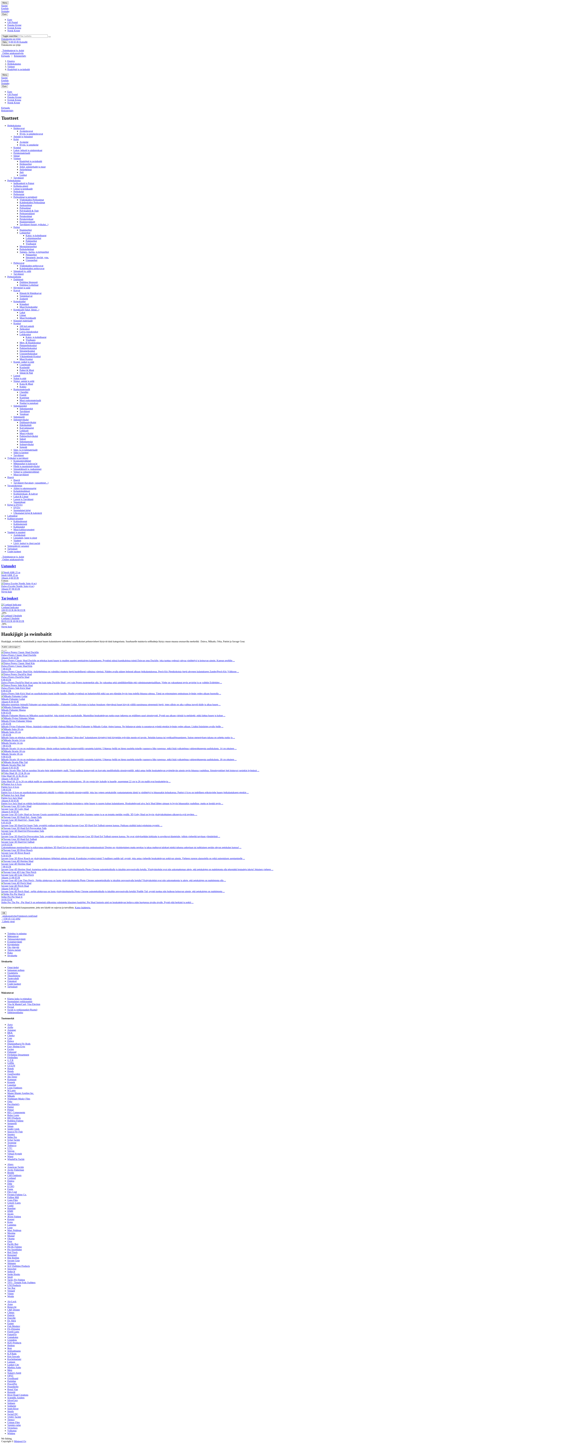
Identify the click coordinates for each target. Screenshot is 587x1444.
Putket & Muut (27, 370)
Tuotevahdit (13, 978)
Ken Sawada (13, 1356)
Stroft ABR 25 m (9, 575)
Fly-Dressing (13, 1329)
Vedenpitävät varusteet (18, 546)
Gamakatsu (12, 1337)
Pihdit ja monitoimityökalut (26, 466)
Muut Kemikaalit (28, 318)
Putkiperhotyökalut (29, 436)
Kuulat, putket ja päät (23, 362)
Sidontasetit (19, 417)
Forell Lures (13, 1331)
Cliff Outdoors (14, 1175)
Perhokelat (18, 191)
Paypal (10, 1007)
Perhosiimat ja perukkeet (25, 197)
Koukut (17, 147)
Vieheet (11, 66)
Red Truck (12, 1252)
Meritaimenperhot (28, 246)
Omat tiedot (13, 967)
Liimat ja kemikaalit (23, 188)
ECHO (10, 1186)
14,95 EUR (6, 844)
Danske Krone (14, 25)
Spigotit (23, 447)
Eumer (10, 1323)
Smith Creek (13, 1129)
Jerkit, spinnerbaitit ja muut (33, 166)
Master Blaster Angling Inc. (20, 1093)
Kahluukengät (20, 524)
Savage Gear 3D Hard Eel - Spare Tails (20, 820)
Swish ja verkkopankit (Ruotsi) (22, 1009)
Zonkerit (24, 298)
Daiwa (10, 1041)
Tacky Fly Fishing (16, 1280)
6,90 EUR (6, 679)
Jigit (22, 172)
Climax (10, 1312)
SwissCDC (12, 1414)
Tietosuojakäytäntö (16, 939)
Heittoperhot (26, 164)
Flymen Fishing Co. (17, 1194)
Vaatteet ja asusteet (16, 532)
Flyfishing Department (18, 1054)
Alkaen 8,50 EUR (10, 701)
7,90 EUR (6, 668)
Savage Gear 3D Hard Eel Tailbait (17, 842)
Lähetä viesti (8, 921)
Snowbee (11, 1269)
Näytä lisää (6, 591)
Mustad (11, 1236)
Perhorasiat (18, 194)
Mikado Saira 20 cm (11, 732)
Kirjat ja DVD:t (14, 505)
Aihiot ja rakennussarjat (24, 488)
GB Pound (12, 22)
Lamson (11, 1362)
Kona (10, 1222)
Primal (10, 1109)
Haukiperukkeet (27, 221)
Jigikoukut (25, 329)
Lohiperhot (25, 232)
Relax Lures (13, 1115)
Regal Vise (12, 1389)
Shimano (11, 1263)
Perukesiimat (26, 216)
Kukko (23, 386)
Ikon (9, 1348)
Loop (10, 1227)
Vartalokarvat (26, 296)
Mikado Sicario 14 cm (12, 743)
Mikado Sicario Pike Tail (13, 765)
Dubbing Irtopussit (29, 282)
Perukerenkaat (26, 219)
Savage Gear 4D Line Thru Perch (17, 875)
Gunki (10, 1205)
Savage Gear (13, 1260)
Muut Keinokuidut (28, 307)
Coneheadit (25, 364)
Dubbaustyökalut (28, 422)
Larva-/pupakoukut (29, 331)
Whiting (11, 1433)
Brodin (10, 1172)
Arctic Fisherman (15, 1170)
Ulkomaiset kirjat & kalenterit (27, 513)
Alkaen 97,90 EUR (10, 589)
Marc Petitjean (14, 1230)
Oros (9, 1241)
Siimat (16, 156)
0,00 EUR (14, 42)
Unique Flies (13, 1422)
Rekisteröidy (20, 56)
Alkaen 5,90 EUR (10, 778)
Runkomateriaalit (21, 389)
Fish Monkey (13, 1326)
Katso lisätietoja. (83, 907)
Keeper (10, 1219)
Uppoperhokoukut (28, 353)
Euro (4, 14)
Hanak (10, 1068)
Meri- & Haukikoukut (30, 342)
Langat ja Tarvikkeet (23, 499)
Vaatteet (17, 540)
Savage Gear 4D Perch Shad (15, 886)
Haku (10, 952)
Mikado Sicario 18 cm (12, 754)
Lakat (22, 312)
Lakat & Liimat (20, 496)
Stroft (10, 1277)
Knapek (11, 1082)
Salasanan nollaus (15, 970)
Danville (11, 1318)
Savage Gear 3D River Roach (15, 853)
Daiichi (10, 1315)
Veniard (11, 1290)
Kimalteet (24, 304)
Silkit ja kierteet (20, 452)
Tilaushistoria (13, 975)
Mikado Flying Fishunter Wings (16, 721)
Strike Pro (12, 1137)
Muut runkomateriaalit (30, 400)
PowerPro (12, 1384)
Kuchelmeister (14, 1359)
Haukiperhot (26, 230)
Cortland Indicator (10, 607)
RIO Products (14, 1118)
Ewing (10, 1049)
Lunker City (13, 1364)
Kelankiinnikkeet (21, 491)
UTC (9, 1148)
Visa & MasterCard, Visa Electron (23, 1004)
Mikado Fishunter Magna (13, 710)
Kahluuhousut (20, 521)
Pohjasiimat (25, 208)
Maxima (11, 1233)
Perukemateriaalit (21, 153)
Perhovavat (18, 263)
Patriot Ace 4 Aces (10, 787)
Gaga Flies (12, 1200)
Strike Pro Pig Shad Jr (11, 897)
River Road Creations (17, 1395)
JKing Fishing (14, 1216)
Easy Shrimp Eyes (16, 1046)
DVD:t (16, 507)
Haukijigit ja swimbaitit (18, 69)
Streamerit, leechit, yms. (37, 257)
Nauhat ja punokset (29, 403)
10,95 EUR (6, 899)
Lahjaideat (12, 516)
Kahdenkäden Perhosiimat (32, 202)
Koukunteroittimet (22, 461)
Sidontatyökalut (21, 419)
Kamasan (11, 1079)
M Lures (11, 1090)
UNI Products (14, 1285)
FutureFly (12, 1334)
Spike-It (11, 1271)
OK (3, 913)
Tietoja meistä (14, 950)
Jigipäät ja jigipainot (23, 136)
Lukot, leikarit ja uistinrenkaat (27, 150)
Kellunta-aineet (20, 186)
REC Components (16, 1112)
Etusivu (11, 61)
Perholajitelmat (27, 249)
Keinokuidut (19, 301)
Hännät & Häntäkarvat (30, 293)
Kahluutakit (19, 527)
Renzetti (11, 1392)
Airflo (10, 1027)
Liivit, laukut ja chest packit (26, 543)
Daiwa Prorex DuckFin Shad (15, 677)
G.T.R (10, 1060)
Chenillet (24, 392)
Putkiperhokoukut (28, 348)
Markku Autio (14, 1367)
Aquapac (11, 1030)
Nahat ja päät (19, 378)
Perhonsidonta (14, 276)
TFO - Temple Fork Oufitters (21, 1282)
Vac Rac (11, 1288)
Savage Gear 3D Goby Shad (15, 809)
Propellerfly (13, 1386)
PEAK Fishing (14, 1247)
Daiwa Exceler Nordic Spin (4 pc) (17, 586)
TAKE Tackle (14, 1417)
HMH (10, 1211)
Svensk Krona (14, 28)
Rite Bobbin (13, 1258)
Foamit (23, 395)
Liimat (23, 315)
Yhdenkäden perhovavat (31, 265)
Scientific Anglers (15, 1397)
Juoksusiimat (26, 205)
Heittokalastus (14, 64)
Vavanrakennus (14, 485)
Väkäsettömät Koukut (30, 356)
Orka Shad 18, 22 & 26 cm (14, 776)
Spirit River (12, 1408)
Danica (10, 1181)
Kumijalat (24, 397)
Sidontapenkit (20, 406)
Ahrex (10, 1164)
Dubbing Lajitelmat (29, 285)
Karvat (16, 290)
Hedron (11, 1345)
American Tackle (15, 1167)
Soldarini (11, 1406)
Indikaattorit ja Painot (23, 183)
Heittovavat (19, 128)
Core (9, 1038)
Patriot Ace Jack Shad (11, 798)
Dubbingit (18, 279)
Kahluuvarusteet (15, 518)
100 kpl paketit (27, 326)
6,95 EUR (6, 822)
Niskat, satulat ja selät (23, 381)
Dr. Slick (11, 1320)
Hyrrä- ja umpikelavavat (31, 134)
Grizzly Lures (14, 1203)
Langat (16, 375)
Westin (10, 1296)
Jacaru (10, 1214)
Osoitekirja (12, 973)
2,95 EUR (6, 723)
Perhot (16, 227)
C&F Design (13, 1309)
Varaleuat (24, 414)
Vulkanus (12, 1430)
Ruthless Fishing (15, 1120)
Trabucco (11, 1145)
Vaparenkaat (19, 502)
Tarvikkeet (18, 177)
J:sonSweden (13, 1074)
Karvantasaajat (27, 428)
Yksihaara (30, 340)
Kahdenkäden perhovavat (32, 268)
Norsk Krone (13, 30)
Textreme (11, 1142)
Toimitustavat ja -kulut (12, 50)
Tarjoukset (12, 548)
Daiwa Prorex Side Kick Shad (15, 688)
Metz (9, 1370)
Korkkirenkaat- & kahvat (25, 494)
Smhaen (11, 1403)
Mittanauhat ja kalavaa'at (25, 463)
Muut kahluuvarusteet (23, 529)
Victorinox (12, 1428)
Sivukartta (12, 955)
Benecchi (11, 1307)
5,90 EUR (6, 789)
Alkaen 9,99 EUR (10, 888)
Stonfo (10, 1411)
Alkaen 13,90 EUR (10, 877)
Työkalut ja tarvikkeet (17, 458)
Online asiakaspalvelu (12, 53)
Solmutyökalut (27, 444)
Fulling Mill (13, 1197)
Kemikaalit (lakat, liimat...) (26, 309)
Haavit (10, 477)
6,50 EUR (6, 833)
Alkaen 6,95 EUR (10, 658)
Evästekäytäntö (14, 941)
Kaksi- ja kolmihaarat (36, 235)
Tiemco (11, 1419)
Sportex (11, 1134)
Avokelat (24, 142)
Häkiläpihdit (25, 425)
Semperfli (12, 1123)
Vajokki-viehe (14, 1425)
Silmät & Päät (26, 373)
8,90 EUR (6, 690)
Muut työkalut (26, 433)
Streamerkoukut (27, 351)
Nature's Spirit (14, 1373)
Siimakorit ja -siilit (22, 271)
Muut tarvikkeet (21, 474)
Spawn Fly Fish (15, 1131)
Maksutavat (12, 936)
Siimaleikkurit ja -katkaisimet (27, 469)
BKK (10, 1032)
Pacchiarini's (13, 1104)
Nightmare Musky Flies (18, 1098)
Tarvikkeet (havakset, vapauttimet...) (30, 483)
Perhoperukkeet (27, 213)
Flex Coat (12, 1192)
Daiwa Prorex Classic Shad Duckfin (18, 655)
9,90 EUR (6, 756)
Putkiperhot (31, 241)
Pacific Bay (12, 1244)
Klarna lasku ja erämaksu (19, 998)
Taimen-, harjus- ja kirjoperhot (34, 252)
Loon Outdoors (14, 1087)
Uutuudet (8, 566)
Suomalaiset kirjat (22, 510)
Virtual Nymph (14, 1153)
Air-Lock (11, 1301)
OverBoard (12, 1378)
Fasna (10, 1189)
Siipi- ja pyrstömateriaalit (25, 450)
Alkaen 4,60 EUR (10, 578)
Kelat (16, 139)
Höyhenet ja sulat (21, 287)
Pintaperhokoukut (28, 345)
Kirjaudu (5, 56)
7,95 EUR (6, 734)
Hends (10, 1071)
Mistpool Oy (20, 1441)
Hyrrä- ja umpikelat (29, 145)
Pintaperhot (31, 254)
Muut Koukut (26, 359)
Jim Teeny (12, 1076)
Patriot (10, 1107)
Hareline (11, 1208)
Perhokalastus (14, 180)
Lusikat (23, 175)
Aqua (10, 1304)
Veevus (10, 1151)
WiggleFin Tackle (15, 1159)
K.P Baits (12, 1353)
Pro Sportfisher (14, 1249)
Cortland (11, 1178)
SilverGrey (12, 1400)
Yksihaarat (31, 243)
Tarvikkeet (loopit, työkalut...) (34, 224)
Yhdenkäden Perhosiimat (32, 199)
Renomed (12, 1255)
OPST (10, 1375)
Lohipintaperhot (33, 238)
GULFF (11, 1065)
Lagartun (11, 1085)
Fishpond (11, 1052)
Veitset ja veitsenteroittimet (26, 472)
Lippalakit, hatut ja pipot (25, 537)
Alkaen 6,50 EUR (10, 811)
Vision (10, 1293)
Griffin (10, 1063)
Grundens (12, 1340)
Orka (9, 1101)
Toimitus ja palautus (17, 933)
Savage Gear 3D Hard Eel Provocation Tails (22, 831)
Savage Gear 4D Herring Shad (16, 864)
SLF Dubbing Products (18, 1266)
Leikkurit (24, 430)
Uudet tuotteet (14, 551)
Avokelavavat (26, 131)
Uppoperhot (31, 260)
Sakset (23, 439)
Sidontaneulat (26, 441)
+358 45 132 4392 (10, 918)
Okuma (11, 1238)
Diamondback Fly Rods (18, 1043)
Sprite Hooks (13, 1274)
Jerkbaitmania (14, 1351)
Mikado (11, 1096)
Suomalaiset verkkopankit (19, 1001)
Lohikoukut (25, 334)
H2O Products (14, 1342)
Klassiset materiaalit (23, 320)
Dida (9, 1183)
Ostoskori (12, 981)
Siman (10, 1126)
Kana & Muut (26, 384)
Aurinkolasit (19, 535)
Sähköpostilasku (15, 1012)
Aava (10, 1024)
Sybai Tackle (13, 1140)
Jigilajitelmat (26, 169)
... (234, 660)
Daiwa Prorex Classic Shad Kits (16, 666)
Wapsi (10, 1156)
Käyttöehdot (13, 944)
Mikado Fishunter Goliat (13, 699)
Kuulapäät (25, 367)
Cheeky (11, 1035)
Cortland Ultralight (10, 618)
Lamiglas (11, 1225)
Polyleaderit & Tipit (29, 210)
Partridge (11, 1381)
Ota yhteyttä (13, 947)
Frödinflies (12, 1057)
